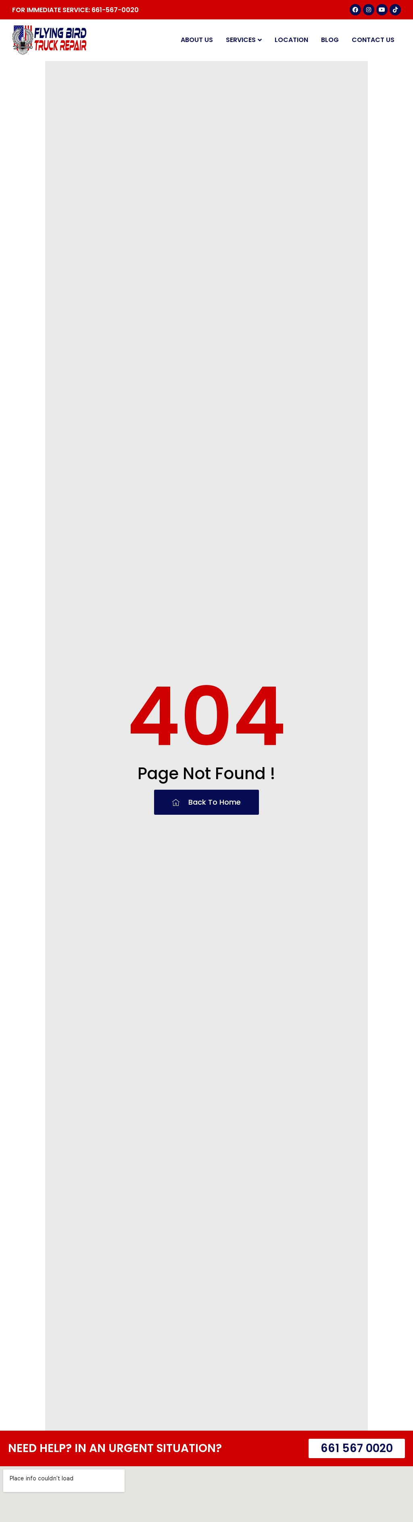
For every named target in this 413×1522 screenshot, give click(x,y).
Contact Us (373, 39)
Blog (330, 39)
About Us (197, 39)
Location (291, 39)
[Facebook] (355, 9)
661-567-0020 (115, 10)
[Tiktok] (395, 9)
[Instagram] (368, 9)
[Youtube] (382, 9)
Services (241, 39)
